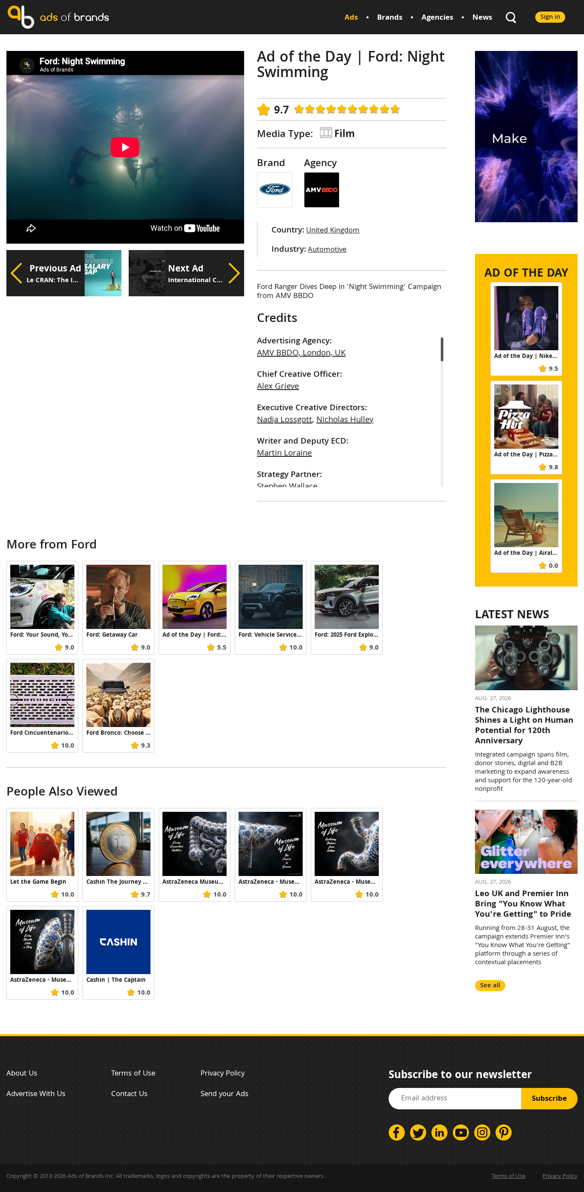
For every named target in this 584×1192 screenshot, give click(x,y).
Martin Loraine (284, 454)
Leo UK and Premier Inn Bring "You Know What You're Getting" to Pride (523, 905)
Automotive (327, 250)
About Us (21, 1074)
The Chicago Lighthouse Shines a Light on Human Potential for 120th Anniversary (524, 726)
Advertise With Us (35, 1094)
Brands (389, 18)
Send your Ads (224, 1094)
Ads (351, 18)
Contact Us (129, 1094)
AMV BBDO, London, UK (301, 354)
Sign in (550, 17)
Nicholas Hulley (344, 420)
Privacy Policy (223, 1074)
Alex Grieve (278, 387)
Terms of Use (133, 1074)
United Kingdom (333, 231)
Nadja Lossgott (284, 420)
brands (74, 17)
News (482, 18)
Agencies (437, 18)
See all (490, 985)
